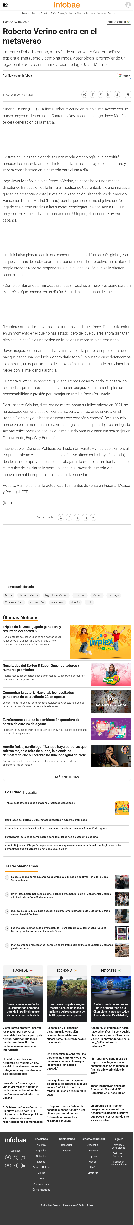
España (41, 1161)
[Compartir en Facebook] (93, 94)
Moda (8, 595)
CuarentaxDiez (14, 602)
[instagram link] (23, 1157)
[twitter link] (15, 1157)
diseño (75, 602)
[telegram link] (15, 1165)
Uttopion (80, 595)
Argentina (41, 1150)
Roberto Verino (29, 595)
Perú (41, 1178)
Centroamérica (41, 1184)
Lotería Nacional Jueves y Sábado (87, 13)
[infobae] (67, 4)
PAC (53, 13)
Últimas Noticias (41, 1189)
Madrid (97, 595)
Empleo (67, 1150)
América (41, 1144)
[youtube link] (8, 1165)
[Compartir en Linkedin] (109, 94)
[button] (5, 5)
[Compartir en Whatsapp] (84, 94)
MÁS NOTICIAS (67, 777)
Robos (111, 13)
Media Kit (93, 1173)
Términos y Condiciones (118, 1146)
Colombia (41, 1156)
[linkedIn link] (23, 1165)
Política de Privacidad (118, 1155)
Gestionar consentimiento (118, 1163)
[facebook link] (8, 1157)
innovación (37, 602)
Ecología (62, 13)
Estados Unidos (41, 1167)
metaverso (57, 602)
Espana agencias (15, 21)
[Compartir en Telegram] (117, 94)
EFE (89, 602)
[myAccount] (128, 5)
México (41, 1173)
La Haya (114, 595)
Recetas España (40, 13)
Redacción (67, 1144)
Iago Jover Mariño (56, 595)
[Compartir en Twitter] (101, 94)
